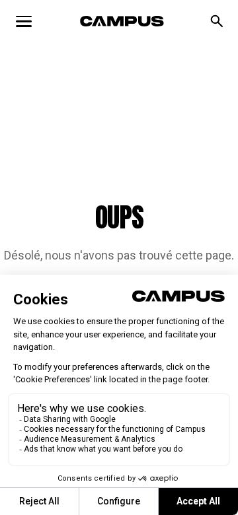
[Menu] (23, 21)
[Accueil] (122, 21)
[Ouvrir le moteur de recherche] (217, 21)
